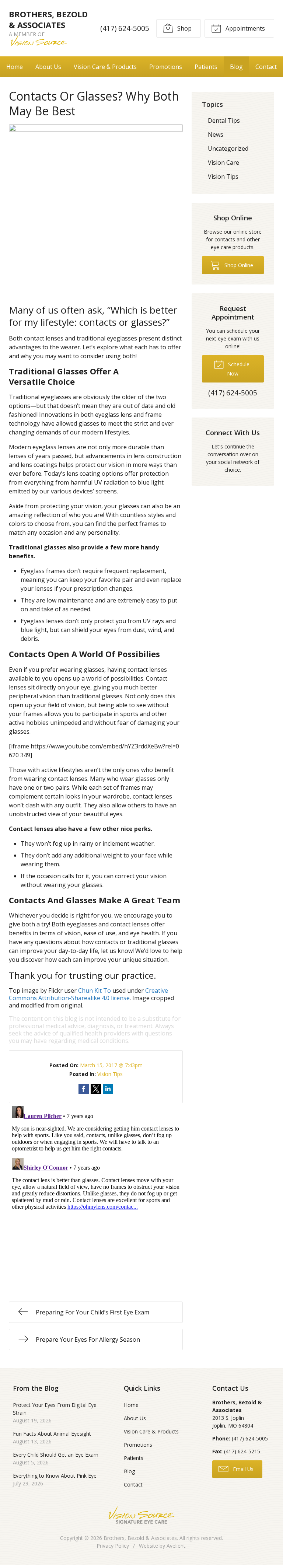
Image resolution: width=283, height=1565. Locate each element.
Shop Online (238, 265)
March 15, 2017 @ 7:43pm (111, 1065)
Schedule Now (238, 369)
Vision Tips (110, 1073)
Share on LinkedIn (108, 1089)
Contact (266, 67)
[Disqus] (96, 1195)
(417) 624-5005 (124, 28)
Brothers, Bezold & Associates (140, 1537)
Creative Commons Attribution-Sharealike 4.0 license (88, 994)
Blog (236, 67)
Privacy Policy (113, 1545)
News (215, 134)
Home (14, 67)
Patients (206, 67)
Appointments (244, 28)
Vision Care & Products (105, 67)
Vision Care (223, 162)
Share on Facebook (83, 1089)
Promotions (165, 67)
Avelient (176, 1545)
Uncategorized (228, 148)
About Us (48, 67)
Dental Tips (224, 120)
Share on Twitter (96, 1089)
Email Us (242, 1469)
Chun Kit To (94, 990)
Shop (184, 28)
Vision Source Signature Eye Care (141, 1515)
